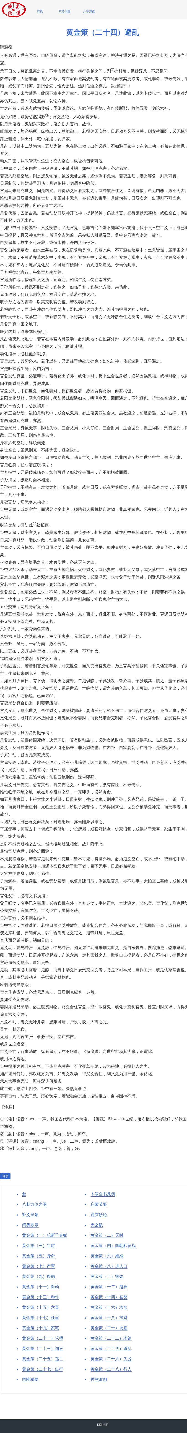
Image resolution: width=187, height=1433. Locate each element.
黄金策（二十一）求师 (42, 1338)
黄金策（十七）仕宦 (40, 1317)
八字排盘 (89, 11)
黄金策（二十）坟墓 (109, 1328)
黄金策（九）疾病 (38, 1276)
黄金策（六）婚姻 (107, 1256)
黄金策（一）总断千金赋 (44, 1235)
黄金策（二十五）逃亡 (42, 1359)
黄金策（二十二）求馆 (111, 1338)
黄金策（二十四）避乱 (111, 1348)
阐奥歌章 (30, 1225)
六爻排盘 (64, 11)
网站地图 (102, 1424)
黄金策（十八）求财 (109, 1317)
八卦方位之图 (34, 1204)
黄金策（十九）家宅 (40, 1328)
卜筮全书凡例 (103, 1194)
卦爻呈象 (30, 1214)
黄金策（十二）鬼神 (109, 1286)
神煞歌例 (99, 1379)
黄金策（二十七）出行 (42, 1369)
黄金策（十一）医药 (40, 1286)
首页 (40, 11)
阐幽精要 (30, 1379)
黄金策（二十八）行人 (111, 1369)
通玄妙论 (99, 1214)
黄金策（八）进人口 (109, 1266)
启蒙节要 (99, 1204)
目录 (5, 1176)
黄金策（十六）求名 (109, 1307)
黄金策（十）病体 (107, 1276)
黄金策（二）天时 (107, 1235)
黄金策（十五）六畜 (40, 1307)
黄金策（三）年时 (38, 1245)
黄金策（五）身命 (38, 1256)
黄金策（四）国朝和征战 (113, 1245)
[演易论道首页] (14, 4)
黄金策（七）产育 (38, 1266)
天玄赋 (97, 1225)
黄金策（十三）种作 (40, 1297)
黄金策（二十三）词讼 (42, 1348)
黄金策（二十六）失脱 (111, 1359)
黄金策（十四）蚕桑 (109, 1297)
